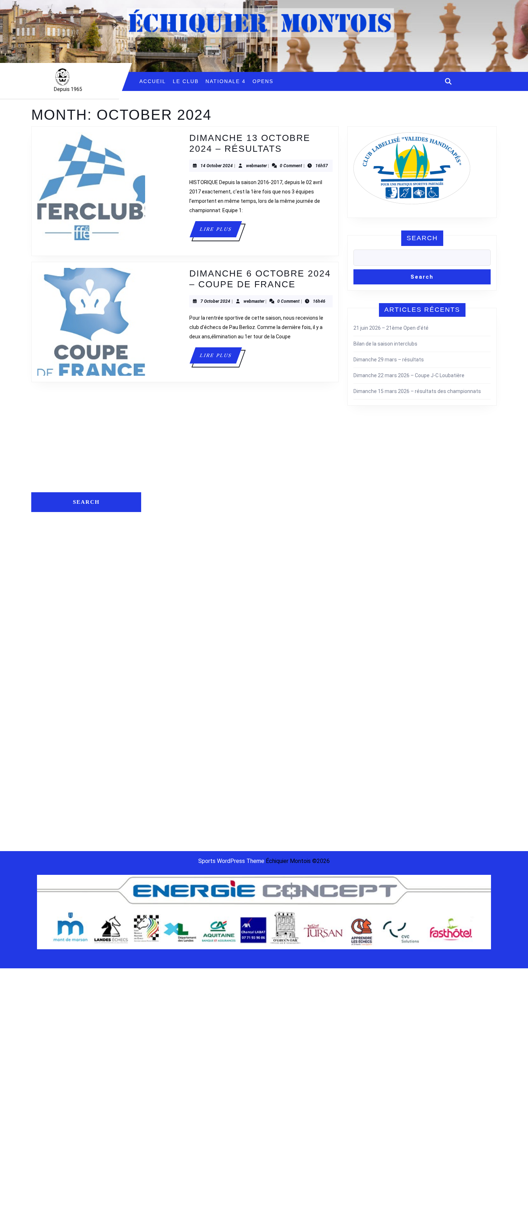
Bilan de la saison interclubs (385, 344)
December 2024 (168, 608)
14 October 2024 (216, 165)
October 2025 (165, 541)
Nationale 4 (225, 81)
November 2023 (168, 686)
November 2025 (168, 530)
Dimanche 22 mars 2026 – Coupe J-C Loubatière (408, 375)
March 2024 (163, 652)
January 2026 (165, 507)
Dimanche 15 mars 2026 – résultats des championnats (417, 391)
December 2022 (168, 764)
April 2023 (161, 730)
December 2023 (168, 674)
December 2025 (168, 518)
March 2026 (163, 485)
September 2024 (169, 641)
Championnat (402, 474)
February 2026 (166, 496)
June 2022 (162, 819)
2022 (392, 483)
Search (422, 238)
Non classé (399, 496)
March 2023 (163, 741)
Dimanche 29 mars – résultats (388, 359)
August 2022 (164, 797)
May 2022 (161, 830)
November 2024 (168, 619)
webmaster (256, 165)
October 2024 (165, 630)
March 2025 (163, 574)
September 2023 (169, 708)
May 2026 (161, 474)
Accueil (152, 81)
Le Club (186, 81)
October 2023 (165, 697)
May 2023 (161, 719)
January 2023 (165, 752)
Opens (263, 81)
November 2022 (168, 775)
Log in (275, 474)
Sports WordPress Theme (231, 861)
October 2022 (165, 786)
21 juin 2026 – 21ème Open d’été (391, 328)
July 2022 (161, 808)
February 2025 (166, 585)
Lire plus (220, 231)
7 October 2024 (215, 301)
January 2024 (165, 663)
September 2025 (169, 552)
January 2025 (165, 596)
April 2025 (161, 563)
